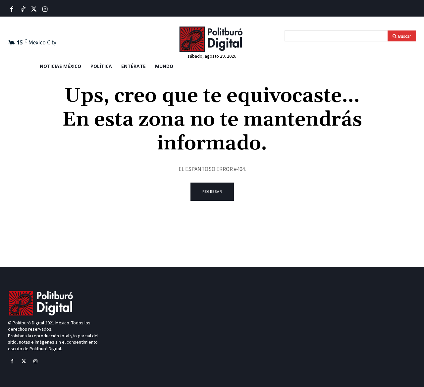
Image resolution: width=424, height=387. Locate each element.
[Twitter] (34, 9)
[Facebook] (12, 9)
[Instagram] (35, 361)
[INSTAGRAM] (45, 9)
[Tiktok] (22, 9)
